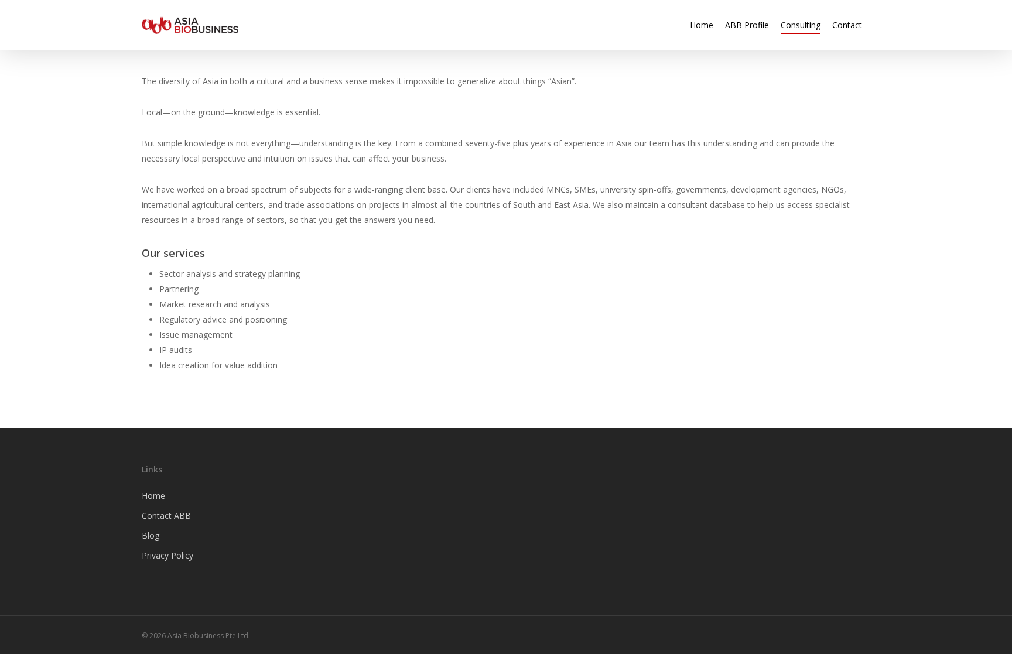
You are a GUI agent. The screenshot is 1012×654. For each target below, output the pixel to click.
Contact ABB (166, 515)
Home (153, 495)
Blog (150, 535)
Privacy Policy (167, 555)
